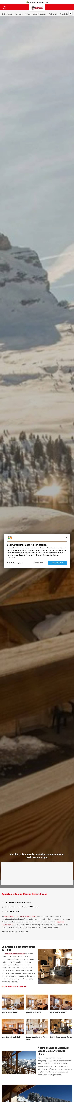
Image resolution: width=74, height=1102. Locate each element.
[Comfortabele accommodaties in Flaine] (55, 966)
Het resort (19, 14)
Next (70, 13)
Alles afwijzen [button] (38, 563)
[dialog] (37, 551)
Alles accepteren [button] (57, 563)
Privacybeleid (11, 557)
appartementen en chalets (15, 954)
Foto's (28, 14)
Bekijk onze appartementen (14, 986)
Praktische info (65, 14)
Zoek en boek (7, 14)
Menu (4, 8)
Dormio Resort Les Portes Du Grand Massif (20, 916)
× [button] (66, 537)
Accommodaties (39, 14)
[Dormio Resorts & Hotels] (37, 7)
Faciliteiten (53, 14)
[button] (15, 563)
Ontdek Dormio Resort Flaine (15, 931)
